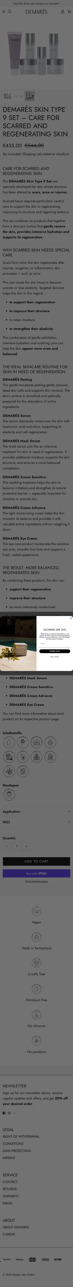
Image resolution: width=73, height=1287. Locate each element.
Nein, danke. (54, 657)
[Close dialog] (71, 618)
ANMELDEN (55, 651)
